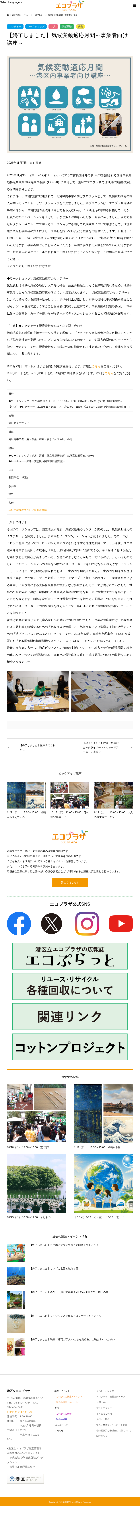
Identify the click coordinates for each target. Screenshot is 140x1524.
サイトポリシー (104, 1408)
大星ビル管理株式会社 (22, 1466)
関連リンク (101, 1436)
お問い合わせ (103, 1402)
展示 (57, 1408)
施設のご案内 (103, 1419)
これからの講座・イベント (69, 1396)
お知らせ (59, 1430)
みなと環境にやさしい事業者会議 (28, 509)
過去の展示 (61, 1419)
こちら (96, 366)
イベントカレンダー (106, 1391)
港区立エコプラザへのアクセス (111, 1425)
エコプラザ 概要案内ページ (110, 1396)
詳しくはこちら (70, 882)
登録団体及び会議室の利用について (113, 1430)
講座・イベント (62, 1391)
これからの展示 (63, 1413)
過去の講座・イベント (67, 1402)
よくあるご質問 (104, 1413)
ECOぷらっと (61, 1425)
